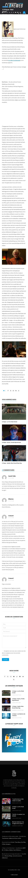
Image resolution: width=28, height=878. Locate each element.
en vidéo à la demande (14, 60)
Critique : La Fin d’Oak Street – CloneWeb (11, 848)
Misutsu (11, 499)
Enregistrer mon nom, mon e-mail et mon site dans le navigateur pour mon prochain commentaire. (14, 653)
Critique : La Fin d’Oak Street (9, 421)
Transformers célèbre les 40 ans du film (11, 838)
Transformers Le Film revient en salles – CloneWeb (12, 836)
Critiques (5, 6)
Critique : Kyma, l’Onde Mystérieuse (11, 442)
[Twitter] (21, 14)
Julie (6, 14)
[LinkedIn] (25, 14)
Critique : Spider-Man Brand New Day (12, 463)
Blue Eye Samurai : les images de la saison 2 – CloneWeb (14, 854)
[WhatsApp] (19, 15)
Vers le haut (14, 874)
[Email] (23, 14)
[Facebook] (19, 14)
